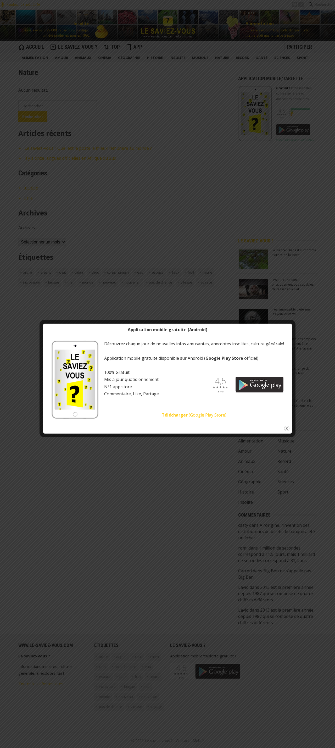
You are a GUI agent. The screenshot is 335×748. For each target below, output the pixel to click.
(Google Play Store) (194, 415)
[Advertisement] (142, 5)
